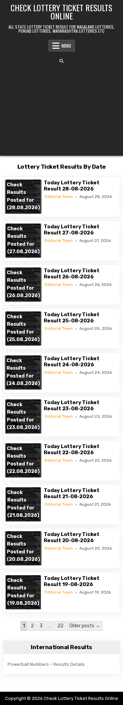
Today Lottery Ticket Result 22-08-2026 (71, 449)
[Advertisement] (61, 109)
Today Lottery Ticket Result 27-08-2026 (71, 230)
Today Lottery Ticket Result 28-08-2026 (71, 186)
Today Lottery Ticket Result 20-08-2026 (71, 537)
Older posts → (84, 626)
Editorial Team (59, 197)
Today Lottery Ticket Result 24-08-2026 (71, 361)
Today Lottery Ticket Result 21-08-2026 (71, 493)
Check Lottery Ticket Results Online (61, 11)
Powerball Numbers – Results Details (46, 664)
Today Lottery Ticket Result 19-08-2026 (71, 581)
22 (60, 626)
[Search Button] (61, 61)
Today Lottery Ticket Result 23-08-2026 (71, 405)
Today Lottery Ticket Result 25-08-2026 (71, 317)
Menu (66, 45)
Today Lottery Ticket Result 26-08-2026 (71, 273)
